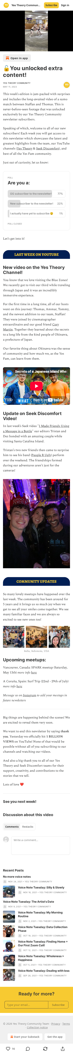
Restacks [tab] (27, 826)
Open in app (19, 58)
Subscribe (51, 5)
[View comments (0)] (27, 1049)
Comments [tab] (12, 826)
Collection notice (37, 1027)
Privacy (55, 1023)
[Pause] (4, 47)
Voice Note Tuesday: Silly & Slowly (41, 887)
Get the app (55, 1037)
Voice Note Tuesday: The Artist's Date (28, 901)
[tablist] (19, 826)
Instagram (29, 695)
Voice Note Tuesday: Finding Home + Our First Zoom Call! (43, 943)
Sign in (65, 5)
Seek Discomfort (47, 148)
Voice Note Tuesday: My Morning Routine (40, 914)
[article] (36, 879)
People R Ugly (41, 455)
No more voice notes (17, 876)
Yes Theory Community (17, 83)
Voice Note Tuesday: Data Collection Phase (42, 929)
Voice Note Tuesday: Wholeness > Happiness (41, 958)
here (34, 672)
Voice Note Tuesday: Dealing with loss (43, 970)
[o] (9, 892)
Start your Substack (26, 1037)
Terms (66, 1023)
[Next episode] (12, 47)
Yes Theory (24, 148)
